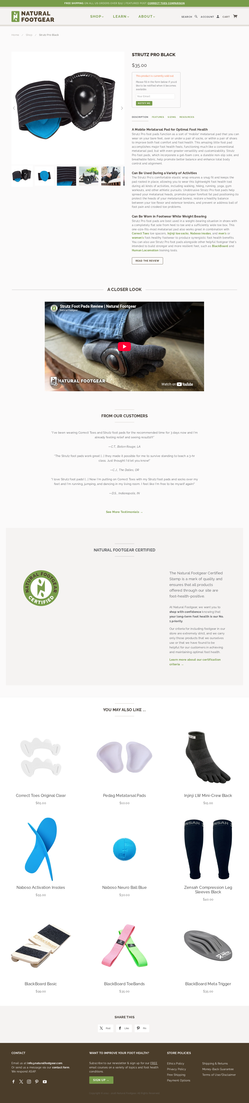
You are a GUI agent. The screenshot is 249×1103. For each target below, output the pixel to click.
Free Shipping (176, 1074)
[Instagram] (29, 1082)
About (146, 16)
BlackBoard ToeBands (124, 984)
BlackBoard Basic (41, 984)
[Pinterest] (37, 1082)
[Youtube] (45, 1082)
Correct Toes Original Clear (41, 795)
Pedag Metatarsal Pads (124, 795)
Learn (120, 16)
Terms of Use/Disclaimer (219, 1074)
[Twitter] (21, 1082)
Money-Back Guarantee (218, 1069)
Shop (95, 16)
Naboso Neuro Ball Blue (124, 887)
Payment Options (178, 1080)
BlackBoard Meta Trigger (208, 984)
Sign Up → (101, 1080)
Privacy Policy (176, 1069)
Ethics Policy (175, 1063)
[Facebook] (13, 1082)
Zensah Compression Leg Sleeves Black (208, 889)
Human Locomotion (145, 250)
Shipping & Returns (215, 1063)
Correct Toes (140, 233)
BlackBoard (220, 246)
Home (15, 34)
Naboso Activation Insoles (41, 887)
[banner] (32, 16)
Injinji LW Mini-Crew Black (208, 795)
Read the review (147, 260)
